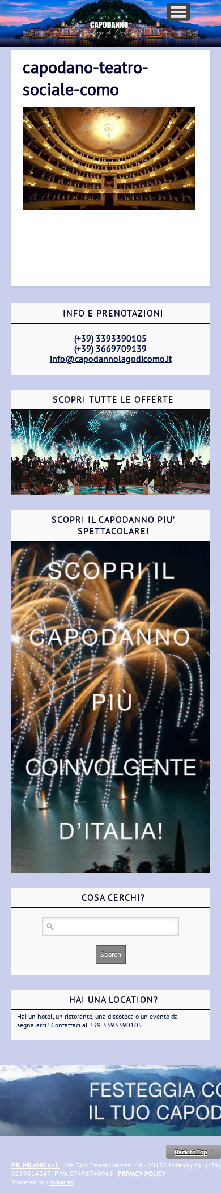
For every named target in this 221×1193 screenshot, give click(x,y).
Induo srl (61, 1182)
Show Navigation (178, 12)
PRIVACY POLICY (142, 1173)
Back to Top (191, 1152)
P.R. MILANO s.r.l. (35, 1165)
